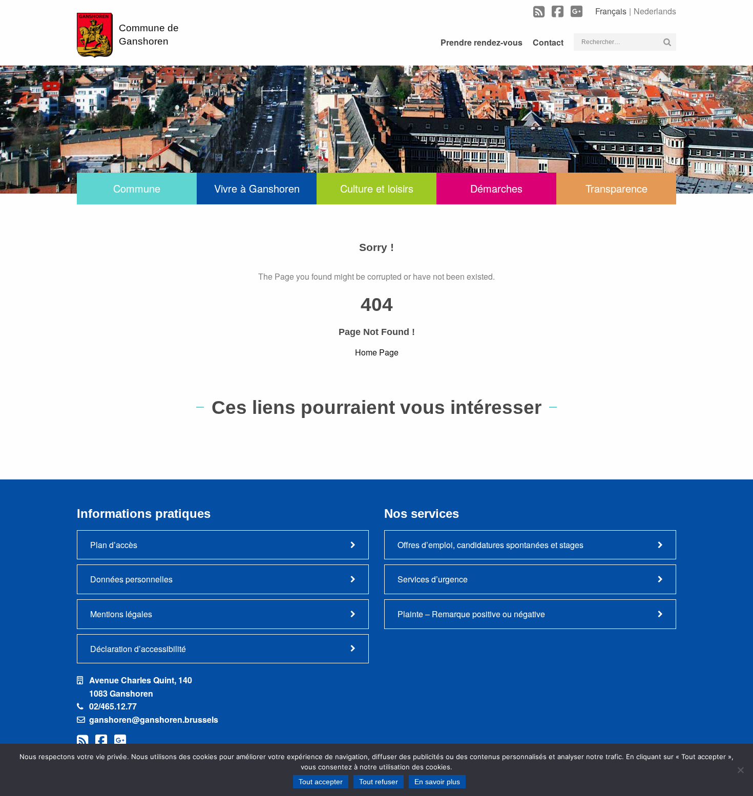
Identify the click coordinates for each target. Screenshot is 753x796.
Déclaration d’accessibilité (138, 649)
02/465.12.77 (113, 706)
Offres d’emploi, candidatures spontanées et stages (490, 545)
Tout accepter (321, 782)
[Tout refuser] (740, 770)
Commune (136, 188)
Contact (548, 42)
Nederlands (655, 11)
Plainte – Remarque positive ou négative (471, 614)
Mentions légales (121, 614)
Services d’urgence (433, 579)
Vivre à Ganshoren (257, 188)
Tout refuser (378, 782)
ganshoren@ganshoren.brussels (153, 719)
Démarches (496, 188)
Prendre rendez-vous (481, 42)
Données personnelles (131, 579)
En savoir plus (437, 782)
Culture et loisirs (376, 188)
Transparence (616, 188)
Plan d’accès (113, 545)
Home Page (377, 352)
